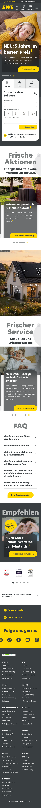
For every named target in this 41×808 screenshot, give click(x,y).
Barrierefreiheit (7, 792)
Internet (31, 86)
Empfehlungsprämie (29, 740)
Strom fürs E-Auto (8, 711)
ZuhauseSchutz (27, 734)
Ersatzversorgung (8, 675)
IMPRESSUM (6, 779)
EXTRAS (25, 731)
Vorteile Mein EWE (8, 760)
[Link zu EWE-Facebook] (18, 640)
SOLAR (5, 685)
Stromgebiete (7, 668)
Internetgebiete (28, 714)
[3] (25, 415)
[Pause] (13, 75)
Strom (7, 86)
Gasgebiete (26, 668)
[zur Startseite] (8, 7)
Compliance (6, 795)
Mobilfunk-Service (8, 747)
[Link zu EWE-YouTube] (28, 640)
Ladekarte (6, 721)
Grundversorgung (8, 672)
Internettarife (27, 711)
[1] (10, 75)
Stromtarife (6, 665)
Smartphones (7, 740)
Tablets (5, 744)
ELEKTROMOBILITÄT (10, 708)
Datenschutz (7, 788)
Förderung (6, 694)
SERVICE (5, 754)
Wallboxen (6, 714)
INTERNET (25, 708)
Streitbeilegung (27, 770)
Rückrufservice (27, 766)
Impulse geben (27, 747)
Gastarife (25, 665)
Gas (19, 86)
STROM (5, 662)
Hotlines (25, 760)
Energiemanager (8, 691)
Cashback (25, 737)
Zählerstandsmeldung (10, 763)
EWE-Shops (26, 757)
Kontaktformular (28, 763)
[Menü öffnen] (37, 7)
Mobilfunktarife (8, 734)
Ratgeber (5, 701)
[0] (14, 242)
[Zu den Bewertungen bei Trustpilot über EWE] (9, 655)
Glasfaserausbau (28, 717)
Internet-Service (27, 724)
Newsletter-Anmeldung (6, 768)
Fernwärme (26, 691)
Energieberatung (28, 694)
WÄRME (25, 685)
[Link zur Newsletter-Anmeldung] (37, 640)
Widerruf (5, 785)
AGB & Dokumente (9, 782)
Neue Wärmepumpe (29, 688)
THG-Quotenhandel (9, 724)
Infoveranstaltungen (9, 698)
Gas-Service (26, 678)
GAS (23, 662)
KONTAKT (25, 754)
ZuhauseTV (26, 721)
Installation (6, 717)
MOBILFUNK (6, 731)
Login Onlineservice (9, 757)
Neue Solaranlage (8, 688)
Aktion (4, 737)
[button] (13, 582)
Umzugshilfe (26, 744)
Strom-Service (7, 678)
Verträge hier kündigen (10, 772)
